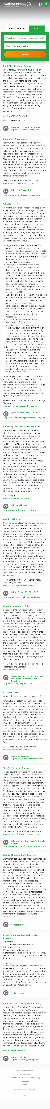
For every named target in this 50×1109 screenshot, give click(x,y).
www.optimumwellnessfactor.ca (18, 498)
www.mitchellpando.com (14, 669)
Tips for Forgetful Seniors (16, 768)
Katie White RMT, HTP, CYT (25, 412)
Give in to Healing (12, 519)
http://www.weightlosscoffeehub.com (22, 195)
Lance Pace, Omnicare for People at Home (27, 842)
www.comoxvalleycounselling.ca (18, 585)
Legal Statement (25, 1074)
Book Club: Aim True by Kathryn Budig (22, 1003)
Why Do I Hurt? (10, 204)
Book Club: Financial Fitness (17, 66)
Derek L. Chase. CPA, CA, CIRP (26, 127)
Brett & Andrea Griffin (23, 190)
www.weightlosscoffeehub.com (18, 183)
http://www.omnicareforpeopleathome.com (25, 846)
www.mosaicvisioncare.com (16, 749)
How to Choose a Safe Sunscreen (20, 855)
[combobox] (25, 46)
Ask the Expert (10, 692)
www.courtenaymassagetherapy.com (21, 406)
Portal (25, 1084)
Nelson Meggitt (20, 505)
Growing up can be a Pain (16, 606)
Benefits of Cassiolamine (16, 139)
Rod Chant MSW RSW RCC (25, 592)
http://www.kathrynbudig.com (24, 1059)
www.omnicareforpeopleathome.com (21, 834)
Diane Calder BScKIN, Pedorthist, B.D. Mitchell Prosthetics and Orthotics (27, 678)
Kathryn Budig (20, 1057)
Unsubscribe (25, 1081)
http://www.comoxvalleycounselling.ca (22, 597)
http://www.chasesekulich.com (25, 129)
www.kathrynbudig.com (14, 1050)
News (37, 28)
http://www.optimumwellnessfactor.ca (22, 510)
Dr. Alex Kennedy (21, 756)
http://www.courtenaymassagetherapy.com (25, 417)
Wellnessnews (17, 28)
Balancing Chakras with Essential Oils (21, 426)
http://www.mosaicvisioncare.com (26, 758)
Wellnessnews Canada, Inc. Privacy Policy (25, 1078)
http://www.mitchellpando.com (18, 683)
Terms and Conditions (25, 1071)
